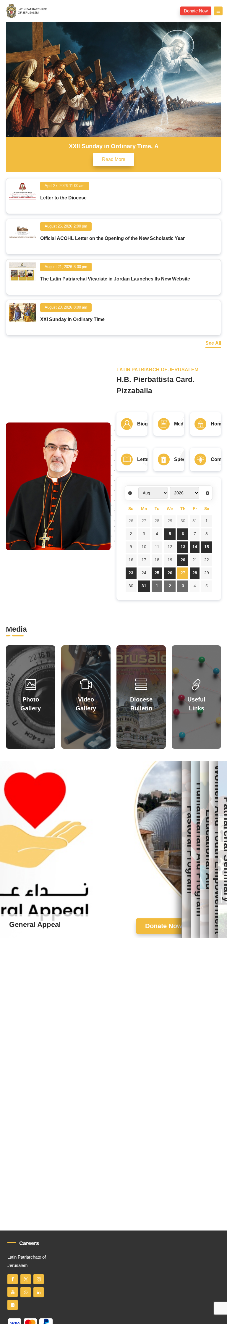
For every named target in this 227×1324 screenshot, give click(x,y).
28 (157, 520)
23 (131, 573)
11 (157, 546)
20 (183, 560)
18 (157, 560)
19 (170, 560)
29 (170, 520)
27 (144, 520)
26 (131, 520)
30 (183, 520)
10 (144, 546)
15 (206, 546)
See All (213, 343)
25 (157, 573)
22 (206, 560)
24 (144, 573)
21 (194, 560)
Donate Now (196, 11)
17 (144, 560)
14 (194, 546)
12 (170, 546)
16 (131, 560)
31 (194, 520)
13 (183, 546)
